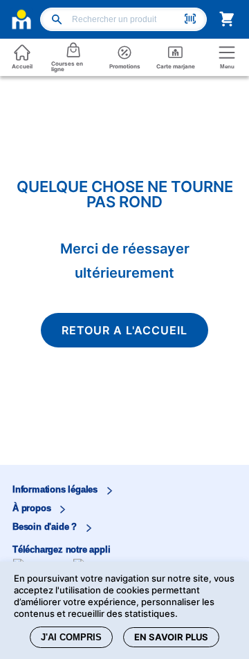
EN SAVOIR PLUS (171, 636)
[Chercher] (57, 20)
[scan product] (190, 20)
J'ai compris (71, 637)
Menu (227, 67)
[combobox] (126, 19)
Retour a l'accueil (124, 330)
